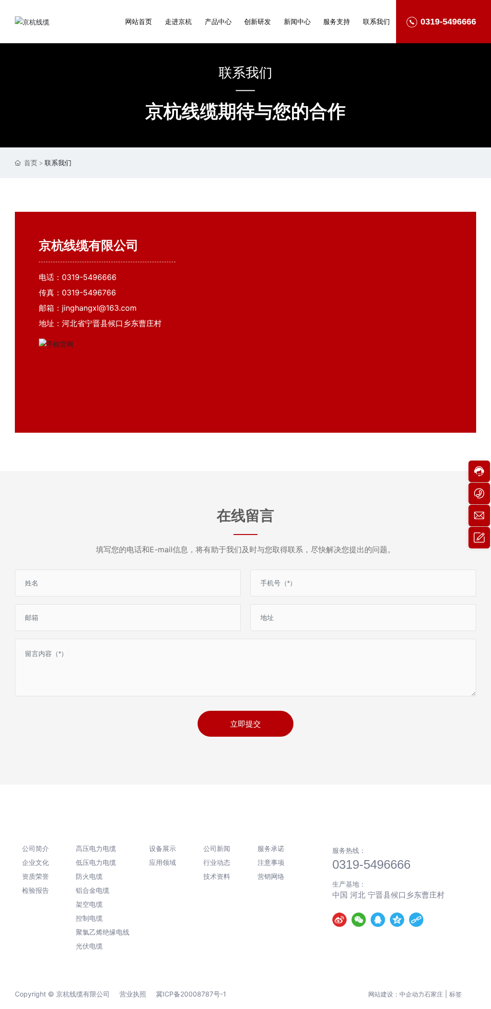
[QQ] (378, 919)
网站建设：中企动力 (396, 994)
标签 (455, 994)
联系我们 (245, 72)
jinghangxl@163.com (99, 308)
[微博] (339, 919)
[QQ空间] (397, 919)
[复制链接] (416, 919)
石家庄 (433, 994)
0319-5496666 (89, 277)
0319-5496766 (89, 292)
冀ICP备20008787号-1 (191, 994)
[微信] (358, 919)
